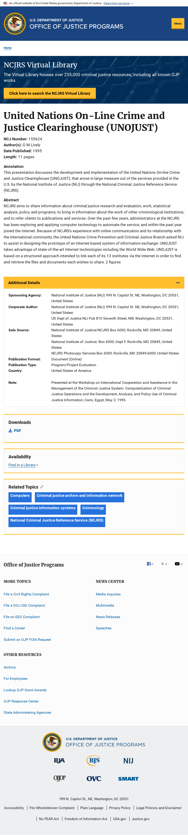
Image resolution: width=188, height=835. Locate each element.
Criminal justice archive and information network (79, 495)
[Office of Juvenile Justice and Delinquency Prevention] (60, 782)
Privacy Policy (119, 808)
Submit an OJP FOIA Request (27, 639)
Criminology (93, 508)
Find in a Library (22, 465)
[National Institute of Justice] (128, 764)
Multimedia (105, 605)
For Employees (16, 678)
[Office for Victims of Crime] (94, 782)
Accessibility (14, 808)
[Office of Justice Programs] (15, 23)
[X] (166, 567)
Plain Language (91, 808)
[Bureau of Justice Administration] (59, 764)
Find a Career (14, 628)
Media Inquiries (108, 594)
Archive (10, 667)
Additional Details (24, 282)
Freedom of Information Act (86, 819)
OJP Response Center (21, 701)
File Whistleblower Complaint (52, 808)
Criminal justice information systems (42, 508)
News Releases (108, 617)
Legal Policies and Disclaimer (159, 808)
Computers (20, 495)
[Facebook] (152, 567)
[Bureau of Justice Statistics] (93, 767)
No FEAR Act (49, 819)
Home (7, 48)
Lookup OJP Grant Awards (25, 690)
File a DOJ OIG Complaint (24, 605)
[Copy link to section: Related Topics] (40, 486)
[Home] (76, 24)
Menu (178, 23)
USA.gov (119, 819)
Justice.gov (140, 819)
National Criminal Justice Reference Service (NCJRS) (56, 520)
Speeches (103, 628)
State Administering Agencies (27, 712)
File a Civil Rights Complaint (26, 594)
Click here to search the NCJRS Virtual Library (49, 93)
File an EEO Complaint (22, 617)
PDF (17, 430)
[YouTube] (179, 567)
